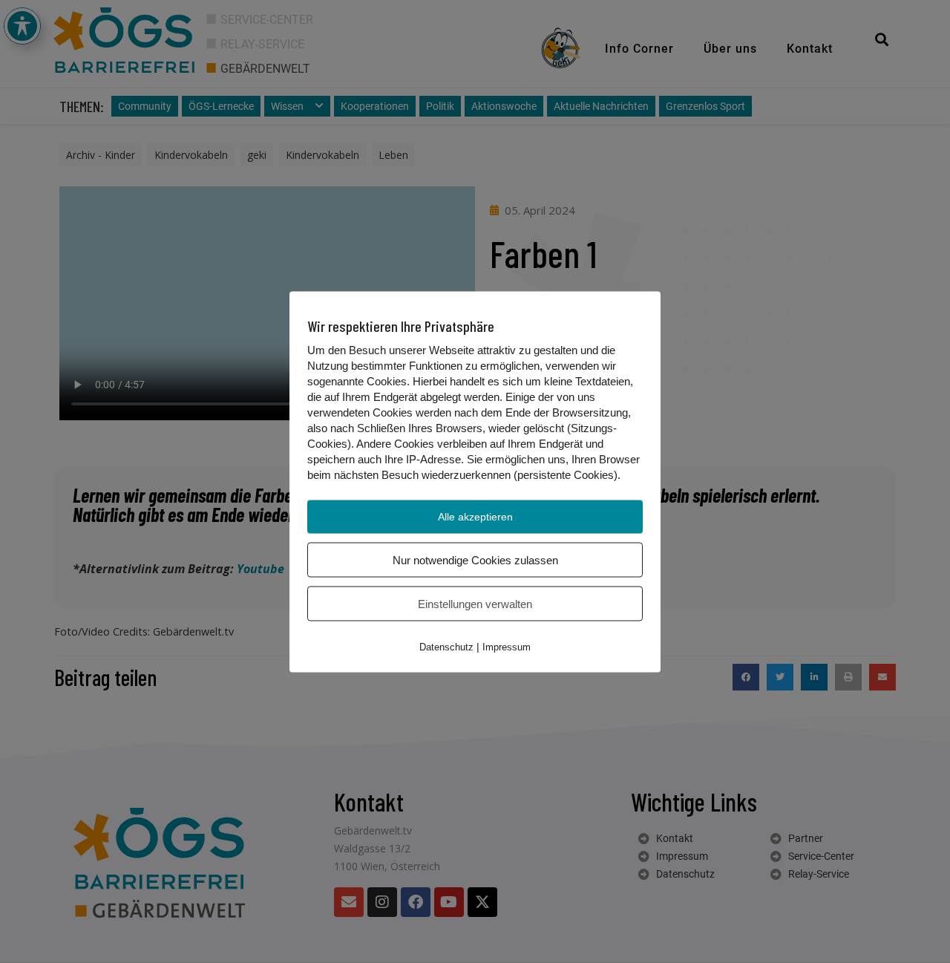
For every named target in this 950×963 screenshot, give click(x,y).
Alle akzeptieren (475, 516)
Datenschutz (446, 646)
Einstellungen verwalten (475, 603)
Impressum (506, 646)
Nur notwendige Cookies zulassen (475, 559)
